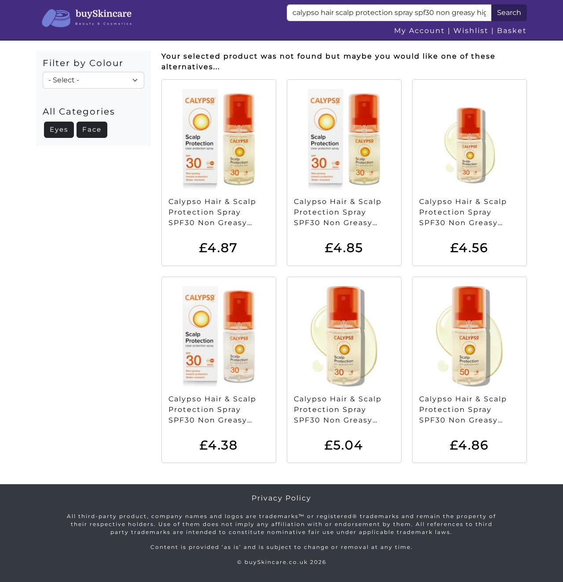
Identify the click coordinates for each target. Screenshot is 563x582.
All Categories (79, 111)
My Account (419, 30)
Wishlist (471, 30)
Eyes (59, 129)
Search (509, 12)
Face (92, 129)
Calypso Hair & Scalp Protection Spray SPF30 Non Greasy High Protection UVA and (339, 222)
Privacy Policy (281, 498)
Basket (512, 30)
